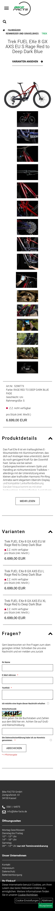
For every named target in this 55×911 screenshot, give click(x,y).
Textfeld (5, 688)
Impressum (8, 868)
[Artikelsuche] (4, 22)
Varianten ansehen (25, 61)
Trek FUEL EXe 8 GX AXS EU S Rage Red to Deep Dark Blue (28, 46)
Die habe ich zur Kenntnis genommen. (23, 738)
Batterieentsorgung (12, 874)
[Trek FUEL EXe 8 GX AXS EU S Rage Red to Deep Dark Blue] (27, 90)
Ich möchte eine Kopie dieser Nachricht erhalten (23, 703)
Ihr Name (6, 662)
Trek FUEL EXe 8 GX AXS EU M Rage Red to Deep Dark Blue (24, 543)
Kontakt (6, 864)
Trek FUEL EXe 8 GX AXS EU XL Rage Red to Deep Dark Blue (25, 602)
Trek (44, 33)
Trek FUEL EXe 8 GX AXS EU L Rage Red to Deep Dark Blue (24, 572)
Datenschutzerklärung (15, 737)
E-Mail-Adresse (9, 675)
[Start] (4, 30)
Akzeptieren (45, 905)
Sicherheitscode (9, 709)
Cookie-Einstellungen (27, 900)
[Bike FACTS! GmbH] (22, 8)
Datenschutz (8, 871)
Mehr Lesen (27, 501)
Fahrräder (14, 30)
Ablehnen (47, 900)
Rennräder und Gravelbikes (22, 33)
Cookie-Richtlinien (28, 894)
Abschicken (14, 748)
